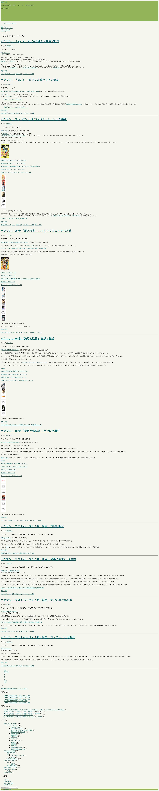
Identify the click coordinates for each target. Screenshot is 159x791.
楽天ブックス (5, 457)
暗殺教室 (13, 744)
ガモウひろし (13, 67)
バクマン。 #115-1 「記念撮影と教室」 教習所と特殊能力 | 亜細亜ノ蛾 (21, 622)
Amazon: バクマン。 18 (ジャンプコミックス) (14, 466)
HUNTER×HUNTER (16, 728)
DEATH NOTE (15, 727)
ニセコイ (13, 742)
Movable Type (11, 752)
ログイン (6, 779)
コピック (13, 61)
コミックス (38, 225)
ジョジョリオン (15, 740)
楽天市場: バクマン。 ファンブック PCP (12, 169)
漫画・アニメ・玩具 (10, 723)
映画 (8, 771)
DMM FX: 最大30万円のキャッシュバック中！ (14, 688)
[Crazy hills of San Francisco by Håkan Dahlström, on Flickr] (9, 611)
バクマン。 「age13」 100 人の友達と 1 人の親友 (30, 79)
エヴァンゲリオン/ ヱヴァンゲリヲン (21, 730)
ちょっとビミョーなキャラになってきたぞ (34, 362)
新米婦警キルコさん (17, 747)
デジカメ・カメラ (12, 759)
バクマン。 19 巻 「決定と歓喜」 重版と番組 (27, 338)
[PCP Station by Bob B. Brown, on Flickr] (4, 131)
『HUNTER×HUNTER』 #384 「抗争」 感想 (17, 697)
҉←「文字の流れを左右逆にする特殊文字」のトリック (20, 716)
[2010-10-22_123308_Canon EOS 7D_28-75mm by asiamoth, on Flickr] (14, 242)
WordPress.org (8, 784)
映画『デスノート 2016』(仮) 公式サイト (16, 107)
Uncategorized (8, 772)
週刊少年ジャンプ (9, 74)
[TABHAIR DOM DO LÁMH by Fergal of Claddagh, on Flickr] (9, 350)
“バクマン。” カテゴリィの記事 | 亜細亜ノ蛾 (14, 218)
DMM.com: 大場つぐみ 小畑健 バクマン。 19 (14, 374)
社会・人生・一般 (9, 760)
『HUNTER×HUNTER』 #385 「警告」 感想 (17, 695)
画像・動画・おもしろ (10, 767)
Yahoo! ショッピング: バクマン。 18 (11, 476)
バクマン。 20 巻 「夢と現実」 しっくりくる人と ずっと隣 (36, 230)
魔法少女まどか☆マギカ (18, 732)
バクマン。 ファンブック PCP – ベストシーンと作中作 (34, 119)
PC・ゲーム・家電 (9, 751)
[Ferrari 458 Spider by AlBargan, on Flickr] (6, 649)
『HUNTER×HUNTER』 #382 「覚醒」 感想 (17, 702)
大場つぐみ (56, 67)
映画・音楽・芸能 (9, 769)
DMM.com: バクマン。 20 (8, 275)
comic (2, 74)
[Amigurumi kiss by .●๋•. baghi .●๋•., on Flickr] (5, 538)
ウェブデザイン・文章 (17, 755)
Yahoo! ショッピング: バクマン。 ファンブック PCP (16, 172)
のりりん (13, 738)
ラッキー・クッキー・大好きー (60, 215)
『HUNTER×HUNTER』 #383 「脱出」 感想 (17, 699)
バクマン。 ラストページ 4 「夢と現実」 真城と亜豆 (32, 526)
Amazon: (13, 160)
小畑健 (32, 74)
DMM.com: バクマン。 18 (8, 469)
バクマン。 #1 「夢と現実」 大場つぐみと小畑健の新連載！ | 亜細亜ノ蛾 (22, 588)
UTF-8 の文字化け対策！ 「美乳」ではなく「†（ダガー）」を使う (23, 709)
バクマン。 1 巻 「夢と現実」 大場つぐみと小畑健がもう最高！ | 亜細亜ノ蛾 (23, 248)
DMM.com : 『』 (20, 166)
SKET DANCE (15, 733)
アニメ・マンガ (12, 725)
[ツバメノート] (5, 53)
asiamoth (37, 713)
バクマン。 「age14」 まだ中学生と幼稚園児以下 (30, 41)
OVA (7, 547)
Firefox (12, 757)
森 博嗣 (13, 764)
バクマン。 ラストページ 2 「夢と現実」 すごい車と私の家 (36, 599)
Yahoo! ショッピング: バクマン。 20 (11, 285)
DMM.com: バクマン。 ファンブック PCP (13, 163)
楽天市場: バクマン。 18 (8, 473)
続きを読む (4, 71)
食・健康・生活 (12, 765)
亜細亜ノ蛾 (4, 2)
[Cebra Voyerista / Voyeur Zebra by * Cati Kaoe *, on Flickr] (10, 442)
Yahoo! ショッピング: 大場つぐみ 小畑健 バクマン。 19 (17, 380)
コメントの (8, 783)
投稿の (7, 781)
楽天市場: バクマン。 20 (8, 282)
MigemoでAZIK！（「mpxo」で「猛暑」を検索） (18, 711)
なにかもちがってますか (18, 749)
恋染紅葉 (13, 745)
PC (8, 754)
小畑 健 (3, 61)
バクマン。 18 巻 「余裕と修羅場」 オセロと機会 (30, 430)
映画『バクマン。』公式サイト (13, 99)
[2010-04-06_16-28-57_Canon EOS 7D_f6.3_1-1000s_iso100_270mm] (20, 91)
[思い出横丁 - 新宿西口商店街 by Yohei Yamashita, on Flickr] (10, 570)
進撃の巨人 (14, 735)
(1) (29, 245)
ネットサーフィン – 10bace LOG (54, 709)
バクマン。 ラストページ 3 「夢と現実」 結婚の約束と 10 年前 (38, 559)
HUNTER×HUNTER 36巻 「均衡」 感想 (15, 701)
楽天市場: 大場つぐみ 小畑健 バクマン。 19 (13, 377)
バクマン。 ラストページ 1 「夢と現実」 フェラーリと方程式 (38, 637)
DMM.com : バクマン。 (14, 463)
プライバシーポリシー (10, 23)
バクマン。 (9, 46)
